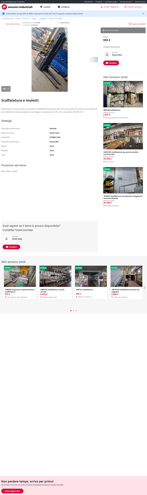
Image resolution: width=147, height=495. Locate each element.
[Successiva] (93, 59)
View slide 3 (76, 310)
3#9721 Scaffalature (84, 289)
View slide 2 (73, 310)
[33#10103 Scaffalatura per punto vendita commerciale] (123, 136)
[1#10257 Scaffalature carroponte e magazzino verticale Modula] (123, 180)
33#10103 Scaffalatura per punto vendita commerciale (120, 153)
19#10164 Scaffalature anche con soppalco (125, 290)
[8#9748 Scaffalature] (123, 94)
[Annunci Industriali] (17, 7)
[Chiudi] (143, 13)
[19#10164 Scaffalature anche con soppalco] (126, 276)
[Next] (144, 287)
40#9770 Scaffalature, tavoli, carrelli (52, 290)
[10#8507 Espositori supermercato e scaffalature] (20, 276)
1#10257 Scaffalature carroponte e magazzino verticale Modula (123, 197)
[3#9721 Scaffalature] (91, 276)
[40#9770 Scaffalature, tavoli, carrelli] (55, 276)
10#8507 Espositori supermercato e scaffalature (20, 290)
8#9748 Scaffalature (111, 110)
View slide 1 (71, 310)
